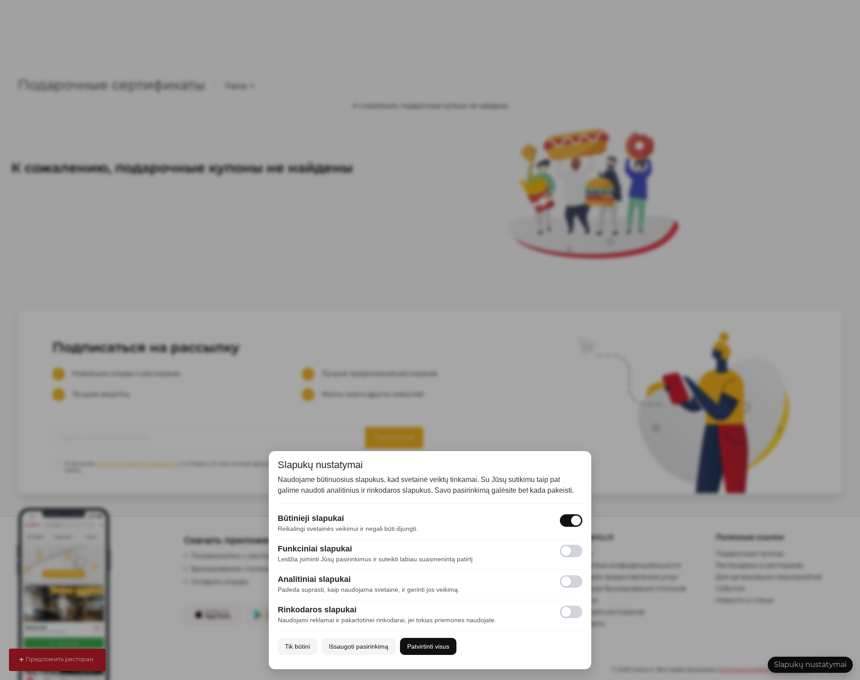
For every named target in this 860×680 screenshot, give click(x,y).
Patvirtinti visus (428, 646)
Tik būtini (297, 646)
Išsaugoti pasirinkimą (358, 646)
